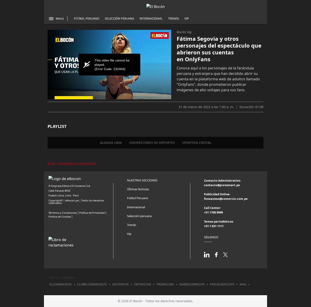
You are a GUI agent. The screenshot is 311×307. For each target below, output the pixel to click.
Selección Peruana (119, 18)
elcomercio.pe (60, 284)
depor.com (142, 284)
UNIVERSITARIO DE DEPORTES (152, 142)
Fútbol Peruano (86, 18)
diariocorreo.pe (191, 284)
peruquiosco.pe (222, 284)
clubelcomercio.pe (92, 284)
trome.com (165, 284)
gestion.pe (120, 284)
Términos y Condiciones (62, 212)
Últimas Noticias (138, 189)
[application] (109, 64)
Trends (173, 18)
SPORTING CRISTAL (196, 142)
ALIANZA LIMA (111, 142)
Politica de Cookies (59, 216)
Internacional (151, 18)
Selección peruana (139, 216)
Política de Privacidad (92, 212)
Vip (186, 18)
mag (243, 284)
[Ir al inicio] (155, 6)
